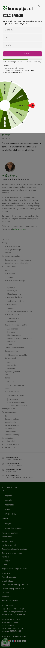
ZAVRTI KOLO (22, 54)
